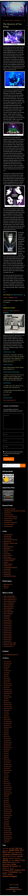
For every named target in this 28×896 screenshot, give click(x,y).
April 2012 (6, 757)
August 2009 (7, 817)
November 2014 (8, 706)
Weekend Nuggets (9, 876)
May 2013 (6, 732)
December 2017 (8, 683)
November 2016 (8, 691)
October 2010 (7, 791)
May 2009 (6, 823)
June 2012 (6, 753)
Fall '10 (4, 856)
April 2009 (6, 824)
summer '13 (5, 868)
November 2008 (8, 834)
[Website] (13, 447)
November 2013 (8, 723)
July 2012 (6, 751)
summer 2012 (19, 870)
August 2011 (7, 772)
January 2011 (7, 785)
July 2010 (6, 796)
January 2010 (7, 808)
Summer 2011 (8, 870)
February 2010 (7, 806)
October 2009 (7, 813)
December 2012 (8, 742)
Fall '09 (20, 854)
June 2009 (6, 821)
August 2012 (7, 749)
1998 (16, 848)
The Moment (13, 872)
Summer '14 (12, 868)
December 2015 (8, 697)
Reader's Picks (15, 862)
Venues (10, 874)
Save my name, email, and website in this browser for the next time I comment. (13, 453)
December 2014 (8, 704)
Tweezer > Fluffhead (8, 297)
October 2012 (7, 745)
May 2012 (6, 755)
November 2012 (8, 744)
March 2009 (7, 826)
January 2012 (7, 762)
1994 (3, 848)
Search (22, 465)
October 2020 (7, 670)
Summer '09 (6, 866)
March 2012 (7, 759)
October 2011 (7, 768)
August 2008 (7, 840)
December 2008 (8, 832)
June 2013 (6, 730)
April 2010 (6, 802)
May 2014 (6, 715)
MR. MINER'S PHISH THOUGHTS (14, 9)
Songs (7, 400)
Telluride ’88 (5, 310)
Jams (5, 860)
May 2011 (6, 777)
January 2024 (7, 661)
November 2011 (8, 766)
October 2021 (7, 665)
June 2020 (6, 672)
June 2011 (6, 776)
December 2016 (8, 689)
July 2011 (6, 774)
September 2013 (8, 727)
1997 (12, 848)
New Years (6, 862)
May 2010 (6, 800)
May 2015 (6, 700)
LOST (10, 860)
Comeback (6, 854)
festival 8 (14, 856)
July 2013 (6, 729)
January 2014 (7, 719)
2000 (3, 850)
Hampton (11, 858)
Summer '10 (13, 400)
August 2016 (7, 695)
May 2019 (6, 674)
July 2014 (6, 712)
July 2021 (6, 668)
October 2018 (7, 680)
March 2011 (6, 781)
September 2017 (8, 685)
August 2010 (7, 794)
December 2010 (8, 787)
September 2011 (8, 770)
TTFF (4, 874)
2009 (11, 850)
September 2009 (8, 815)
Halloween (5, 858)
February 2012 (7, 761)
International (17, 858)
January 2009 (7, 830)
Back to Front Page (14, 884)
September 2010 (8, 793)
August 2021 (7, 666)
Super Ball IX (4, 872)
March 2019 (7, 678)
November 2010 (8, 789)
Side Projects (6, 864)
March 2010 (7, 804)
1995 (6, 848)
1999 (20, 848)
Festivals (20, 856)
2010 (16, 850)
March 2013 (7, 736)
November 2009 (8, 811)
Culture (14, 854)
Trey (20, 872)
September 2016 (8, 693)
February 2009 (7, 828)
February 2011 (7, 783)
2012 (4, 852)
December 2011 (7, 764)
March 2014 (7, 717)
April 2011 (6, 779)
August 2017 (7, 687)
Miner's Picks (20, 860)
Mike (13, 860)
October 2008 (7, 836)
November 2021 (8, 663)
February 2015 (7, 702)
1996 (10, 848)
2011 (22, 850)
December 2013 (8, 721)
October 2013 (7, 725)
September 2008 (8, 838)
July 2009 (6, 819)
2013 (9, 852)
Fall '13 (10, 856)
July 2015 (6, 698)
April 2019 (6, 676)
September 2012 (8, 747)
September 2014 (8, 708)
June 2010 (6, 798)
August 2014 (7, 710)
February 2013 (7, 738)
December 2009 (8, 809)
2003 (7, 850)
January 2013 (7, 740)
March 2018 (7, 681)
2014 (13, 852)
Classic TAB (18, 852)
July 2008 (6, 841)
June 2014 (6, 713)
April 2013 (6, 734)
